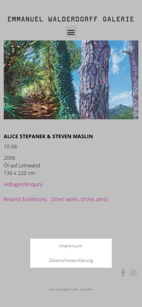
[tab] (25, 199)
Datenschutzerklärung (71, 260)
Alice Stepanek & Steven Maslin (48, 136)
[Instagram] (133, 273)
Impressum (70, 246)
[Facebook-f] (123, 273)
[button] (71, 32)
